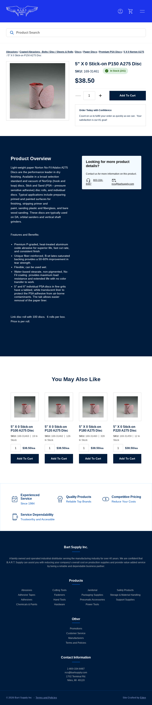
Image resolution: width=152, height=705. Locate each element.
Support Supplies (125, 599)
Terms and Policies (76, 642)
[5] (25, 409)
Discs (78, 51)
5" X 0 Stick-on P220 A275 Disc (125, 428)
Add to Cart (128, 95)
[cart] (130, 11)
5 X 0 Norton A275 (134, 51)
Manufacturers (76, 638)
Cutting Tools (59, 590)
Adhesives (26, 599)
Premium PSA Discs (110, 51)
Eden (143, 697)
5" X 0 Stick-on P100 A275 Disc (22, 428)
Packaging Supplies (92, 595)
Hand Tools (59, 599)
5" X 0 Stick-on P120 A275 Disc (56, 428)
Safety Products (125, 590)
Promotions (76, 628)
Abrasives (12, 51)
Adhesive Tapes (26, 595)
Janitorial (92, 590)
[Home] (22, 11)
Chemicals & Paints (26, 604)
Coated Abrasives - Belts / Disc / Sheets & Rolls (46, 51)
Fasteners (59, 595)
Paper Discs (90, 51)
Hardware (59, 604)
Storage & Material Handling (125, 595)
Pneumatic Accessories (92, 599)
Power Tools (92, 604)
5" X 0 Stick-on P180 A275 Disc (90, 428)
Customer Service (76, 633)
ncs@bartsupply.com (123, 184)
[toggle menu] (142, 11)
